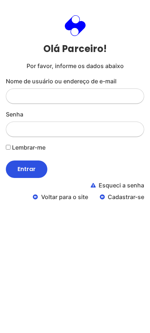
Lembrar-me (28, 147)
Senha (14, 114)
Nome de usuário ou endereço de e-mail (61, 81)
